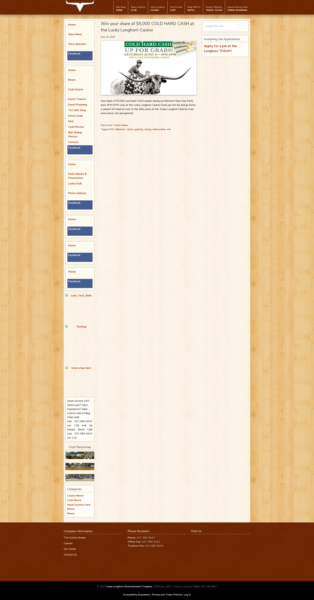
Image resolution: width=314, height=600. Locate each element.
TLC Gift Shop (77, 110)
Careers (68, 543)
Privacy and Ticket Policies (167, 594)
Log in (187, 594)
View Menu (75, 34)
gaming (139, 129)
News (72, 80)
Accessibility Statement (136, 594)
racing (147, 129)
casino (130, 129)
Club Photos (76, 127)
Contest (73, 142)
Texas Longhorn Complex (80, 6)
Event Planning (77, 104)
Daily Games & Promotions (77, 176)
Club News (74, 500)
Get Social (70, 549)
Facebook (74, 53)
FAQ (71, 121)
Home (72, 24)
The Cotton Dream (75, 537)
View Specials (77, 44)
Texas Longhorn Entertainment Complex (129, 586)
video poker (159, 129)
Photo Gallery (77, 193)
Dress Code (75, 116)
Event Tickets (77, 99)
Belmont (120, 129)
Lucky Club (75, 183)
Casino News (121, 125)
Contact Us (70, 554)
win (169, 129)
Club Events (75, 89)
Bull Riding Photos (75, 134)
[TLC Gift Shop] (79, 477)
